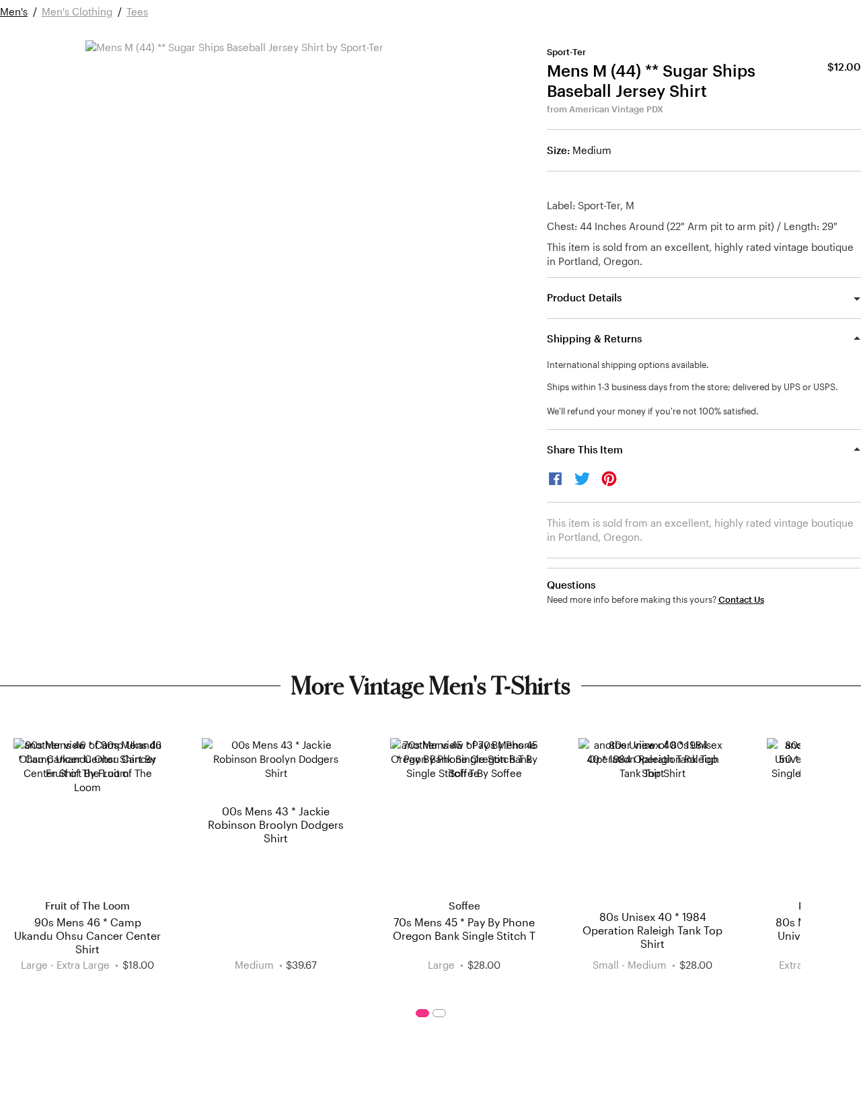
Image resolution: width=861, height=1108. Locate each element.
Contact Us (741, 599)
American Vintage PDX (616, 109)
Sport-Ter (566, 51)
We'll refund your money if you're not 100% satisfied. (653, 411)
